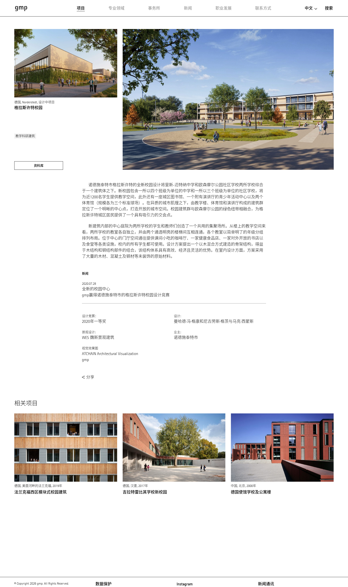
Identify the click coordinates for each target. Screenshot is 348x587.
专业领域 (116, 8)
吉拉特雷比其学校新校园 (145, 492)
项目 (81, 8)
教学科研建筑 (25, 136)
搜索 (329, 8)
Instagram (185, 584)
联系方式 (263, 8)
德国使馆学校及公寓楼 (251, 492)
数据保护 (103, 584)
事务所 (154, 8)
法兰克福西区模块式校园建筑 (40, 492)
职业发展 (223, 8)
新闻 (188, 8)
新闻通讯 (266, 584)
